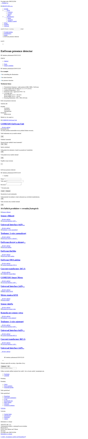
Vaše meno (4, 181)
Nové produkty (8, 386)
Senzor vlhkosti (7, 216)
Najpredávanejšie (8, 387)
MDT (9, 15)
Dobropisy (7, 417)
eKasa (5, 23)
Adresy (6, 419)
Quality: (6, 175)
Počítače (6, 24)
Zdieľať (6, 61)
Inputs (9, 18)
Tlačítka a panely (12, 21)
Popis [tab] (5, 64)
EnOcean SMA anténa (10, 260)
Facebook (6, 374)
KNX (7, 10)
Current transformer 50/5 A (13, 269)
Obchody (6, 404)
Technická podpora (9, 405)
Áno (6, 144)
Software (6, 26)
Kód (2, 100)
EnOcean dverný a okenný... (13, 242)
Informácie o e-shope (6, 434)
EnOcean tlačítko (8, 251)
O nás (5, 399)
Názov (3, 179)
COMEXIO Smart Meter (12, 277)
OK (2, 136)
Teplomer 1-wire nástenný (12, 321)
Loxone (10, 13)
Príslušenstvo (9, 16)
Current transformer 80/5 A (13, 339)
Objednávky (7, 415)
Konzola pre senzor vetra (12, 313)
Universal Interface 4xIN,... (13, 224)
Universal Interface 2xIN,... (13, 286)
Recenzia (3, 184)
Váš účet (3, 408)
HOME (6, 9)
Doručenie (7, 396)
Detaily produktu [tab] (8, 65)
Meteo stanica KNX (9, 295)
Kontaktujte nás (8, 401)
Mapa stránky (8, 402)
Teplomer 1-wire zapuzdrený (13, 233)
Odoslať (8, 191)
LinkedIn (6, 375)
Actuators (10, 19)
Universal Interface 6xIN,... (13, 330)
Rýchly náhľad (5, 127)
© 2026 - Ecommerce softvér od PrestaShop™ (13, 437)
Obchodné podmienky (10, 397)
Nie (2, 144)
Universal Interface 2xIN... (12, 348)
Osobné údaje (8, 414)
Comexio (10, 12)
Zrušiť (2, 191)
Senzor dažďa (7, 304)
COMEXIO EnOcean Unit (12, 124)
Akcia (5, 384)
